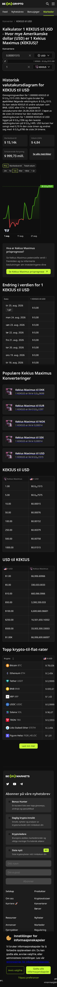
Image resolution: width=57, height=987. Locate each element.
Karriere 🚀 (12, 903)
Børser (37, 908)
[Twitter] (8, 784)
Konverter (8, 21)
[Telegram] (21, 784)
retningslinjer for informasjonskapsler (27, 961)
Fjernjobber (12, 929)
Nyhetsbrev (17, 11)
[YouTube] (14, 784)
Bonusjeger (33, 11)
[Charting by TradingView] (7, 230)
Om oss (10, 898)
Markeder (48, 11)
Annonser (11, 924)
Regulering (40, 929)
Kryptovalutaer (42, 898)
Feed (5, 11)
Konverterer (40, 903)
